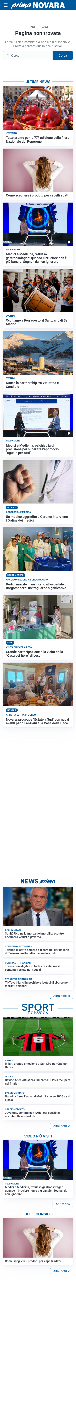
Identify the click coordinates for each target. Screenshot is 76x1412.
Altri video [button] (63, 1204)
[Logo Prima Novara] (38, 5)
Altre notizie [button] (61, 996)
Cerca (63, 55)
